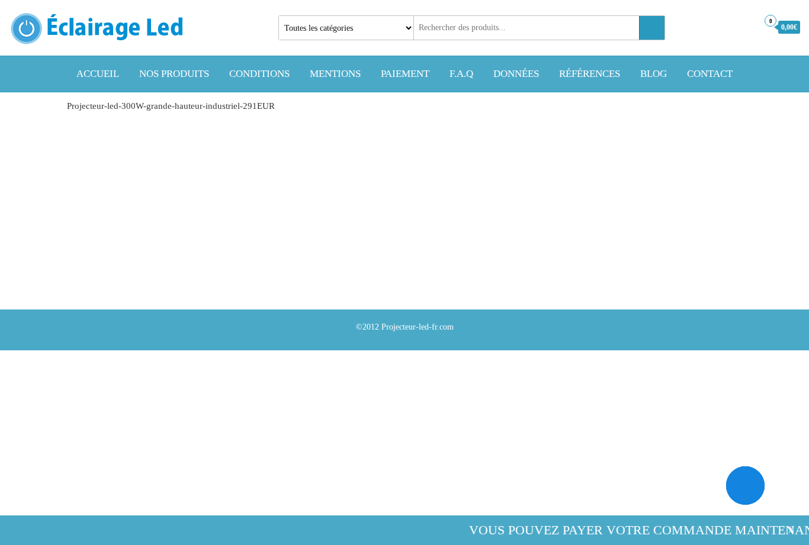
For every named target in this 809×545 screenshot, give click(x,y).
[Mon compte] (746, 27)
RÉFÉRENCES (589, 73)
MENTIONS (335, 73)
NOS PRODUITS (174, 73)
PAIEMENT (405, 73)
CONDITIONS (259, 73)
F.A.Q (461, 73)
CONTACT (710, 73)
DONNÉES (516, 73)
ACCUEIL (97, 73)
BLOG (653, 73)
